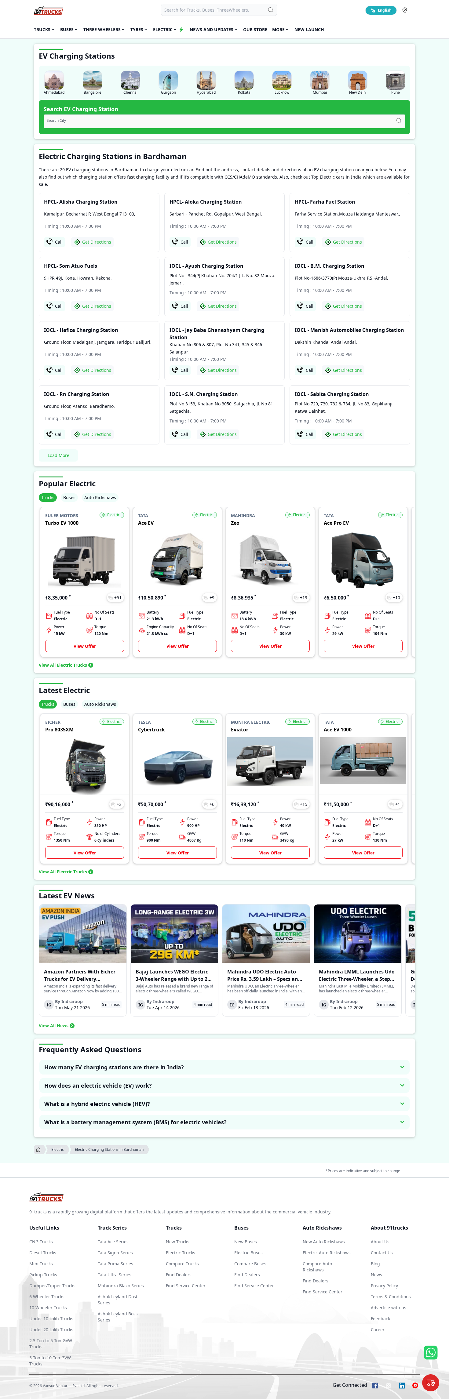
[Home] (48, 10)
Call (59, 242)
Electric (57, 1149)
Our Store (255, 29)
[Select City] (406, 10)
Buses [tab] (69, 497)
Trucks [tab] (47, 497)
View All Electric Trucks (63, 665)
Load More (58, 455)
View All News (53, 1025)
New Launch (309, 29)
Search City (56, 120)
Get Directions (96, 242)
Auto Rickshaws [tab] (100, 497)
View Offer (85, 646)
